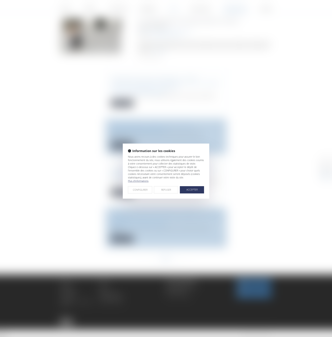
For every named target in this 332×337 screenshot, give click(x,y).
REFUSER (166, 189)
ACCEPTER (192, 189)
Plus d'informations (138, 181)
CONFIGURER (140, 189)
